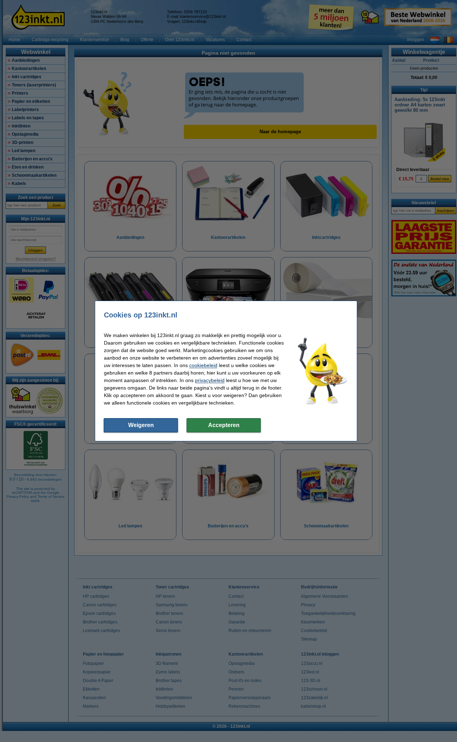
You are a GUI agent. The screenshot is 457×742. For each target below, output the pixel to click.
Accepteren (224, 425)
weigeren (141, 425)
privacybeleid (210, 380)
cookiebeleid (203, 365)
